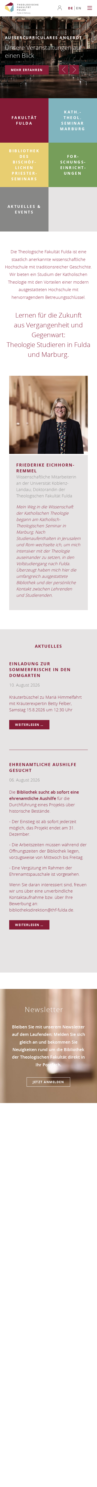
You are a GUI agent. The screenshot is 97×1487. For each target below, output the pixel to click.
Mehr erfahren (27, 70)
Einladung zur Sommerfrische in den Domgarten (40, 669)
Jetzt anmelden (48, 1082)
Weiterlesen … (32, 725)
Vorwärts (74, 69)
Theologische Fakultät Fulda (21, 8)
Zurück (63, 69)
